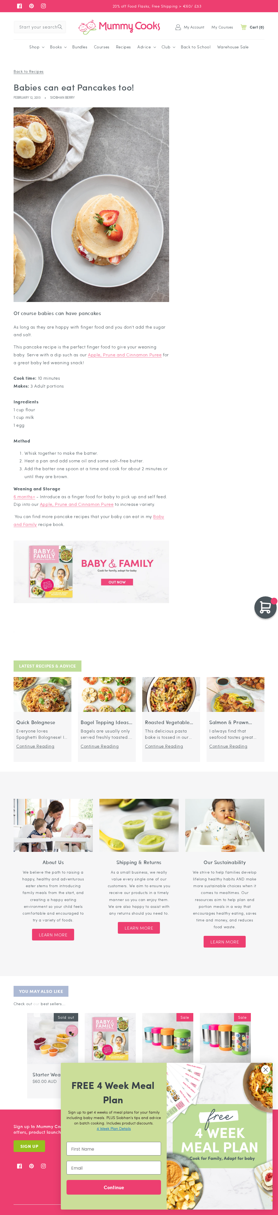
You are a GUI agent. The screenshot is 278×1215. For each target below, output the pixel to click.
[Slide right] (37, 1009)
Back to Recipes (29, 71)
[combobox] (40, 27)
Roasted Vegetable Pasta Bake (167, 722)
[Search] (60, 27)
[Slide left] (30, 1009)
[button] (36, 47)
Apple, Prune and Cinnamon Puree (125, 354)
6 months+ (24, 496)
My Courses (222, 27)
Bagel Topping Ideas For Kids (105, 722)
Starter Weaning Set (52, 1074)
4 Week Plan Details (114, 1128)
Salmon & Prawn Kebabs (228, 722)
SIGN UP (29, 1146)
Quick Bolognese (35, 722)
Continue (114, 1187)
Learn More (53, 935)
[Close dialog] (265, 1069)
